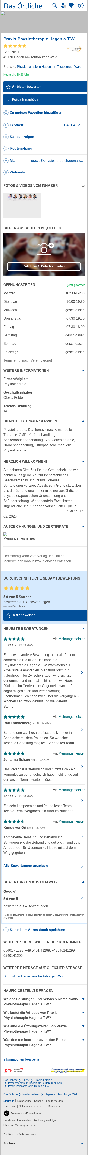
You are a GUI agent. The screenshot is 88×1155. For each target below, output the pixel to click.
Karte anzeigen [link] (22, 137)
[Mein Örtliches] (64, 5)
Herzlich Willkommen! (25, 461)
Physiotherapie (43, 1080)
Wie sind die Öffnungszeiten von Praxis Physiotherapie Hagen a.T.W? (35, 1028)
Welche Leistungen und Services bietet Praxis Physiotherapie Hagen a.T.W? (40, 1001)
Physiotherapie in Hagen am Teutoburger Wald (35, 1083)
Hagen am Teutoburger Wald (61, 1094)
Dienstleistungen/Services (30, 421)
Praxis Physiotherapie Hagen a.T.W (28, 1086)
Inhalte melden (54, 1100)
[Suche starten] (54, 5)
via (69, 639)
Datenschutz (55, 1106)
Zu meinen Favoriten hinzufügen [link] (36, 112)
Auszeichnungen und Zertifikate (35, 526)
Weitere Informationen (26, 370)
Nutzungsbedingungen (32, 1106)
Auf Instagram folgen (45, 1120)
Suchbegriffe (24, 1100)
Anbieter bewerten (27, 86)
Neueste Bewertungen (26, 629)
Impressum (9, 1106)
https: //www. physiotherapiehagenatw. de (34, 511)
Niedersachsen (31, 1094)
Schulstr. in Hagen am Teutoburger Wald (33, 976)
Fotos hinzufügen (26, 99)
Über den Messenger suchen (20, 1125)
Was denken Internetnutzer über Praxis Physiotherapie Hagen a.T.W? (34, 1042)
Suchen (9, 1143)
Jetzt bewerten (23, 615)
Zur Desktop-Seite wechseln (19, 1134)
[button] (22, 1113)
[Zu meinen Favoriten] (72, 5)
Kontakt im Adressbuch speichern (37, 930)
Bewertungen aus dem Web (30, 882)
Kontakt (38, 1100)
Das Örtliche (10, 1080)
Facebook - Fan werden (17, 1120)
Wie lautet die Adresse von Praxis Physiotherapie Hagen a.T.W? (30, 1015)
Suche (26, 1080)
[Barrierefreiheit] (81, 5)
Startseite (8, 1100)
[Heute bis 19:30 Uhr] (16, 74)
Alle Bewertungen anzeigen (25, 865)
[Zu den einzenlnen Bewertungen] (15, 47)
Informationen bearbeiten (22, 1059)
